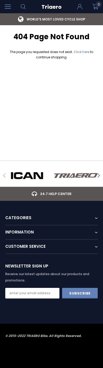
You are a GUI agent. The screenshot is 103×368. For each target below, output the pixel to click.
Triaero (51, 7)
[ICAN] (27, 175)
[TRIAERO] (76, 175)
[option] (51, 19)
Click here (82, 52)
